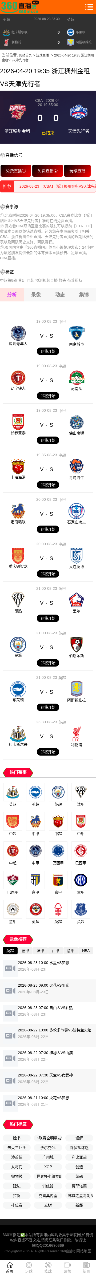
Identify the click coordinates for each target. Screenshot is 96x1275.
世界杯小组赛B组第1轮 (49, 1176)
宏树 (48, 1205)
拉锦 (17, 1195)
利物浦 (76, 745)
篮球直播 (42, 55)
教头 (62, 280)
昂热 (18, 611)
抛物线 (16, 1176)
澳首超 (16, 1157)
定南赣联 (18, 522)
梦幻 (22, 280)
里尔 (76, 611)
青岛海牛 (76, 477)
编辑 (79, 1176)
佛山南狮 (76, 433)
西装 (30, 280)
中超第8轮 (8, 280)
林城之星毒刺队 (80, 1195)
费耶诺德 (79, 1186)
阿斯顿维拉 (76, 700)
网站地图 (83, 1251)
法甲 (62, 589)
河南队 (76, 388)
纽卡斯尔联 (18, 744)
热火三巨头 (16, 1147)
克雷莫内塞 (48, 1195)
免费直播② (47, 170)
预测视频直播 (46, 280)
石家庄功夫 (76, 522)
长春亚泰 (18, 433)
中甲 (62, 322)
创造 (79, 1167)
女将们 (16, 1167)
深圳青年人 (18, 344)
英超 (6, 19)
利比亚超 (79, 1157)
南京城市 (76, 344)
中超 (62, 366)
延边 (17, 1186)
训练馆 (48, 1186)
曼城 (18, 655)
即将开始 (48, 351)
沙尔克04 (48, 1147)
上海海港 (18, 477)
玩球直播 (77, 170)
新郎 (79, 1205)
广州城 (48, 1157)
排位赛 (16, 1205)
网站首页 (25, 55)
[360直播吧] (21, 7)
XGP (48, 1167)
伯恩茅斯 (76, 655)
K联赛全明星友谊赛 (49, 1138)
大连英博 (76, 566)
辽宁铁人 (18, 388)
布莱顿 (18, 700)
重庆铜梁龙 (18, 566)
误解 (79, 1138)
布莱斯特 (74, 280)
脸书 (17, 1138)
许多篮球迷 (79, 1147)
